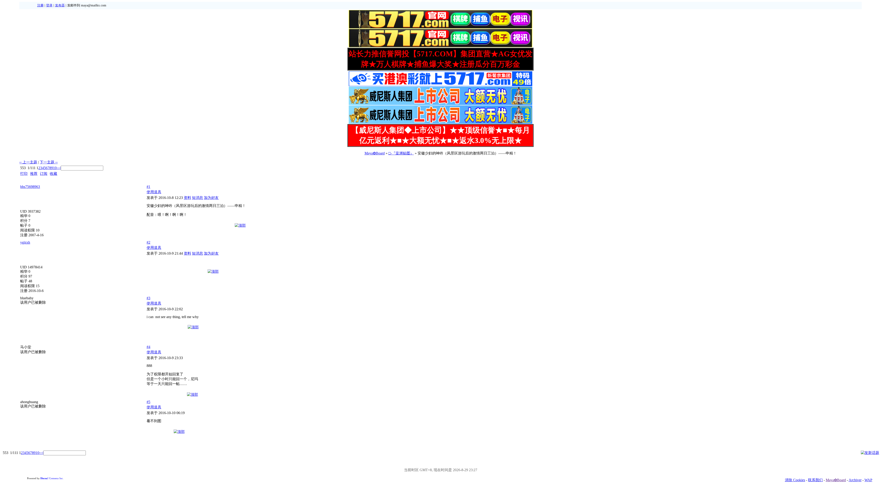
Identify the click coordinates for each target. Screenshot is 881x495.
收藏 (53, 174)
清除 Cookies (795, 480)
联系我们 (815, 480)
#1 (148, 187)
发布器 (60, 5)
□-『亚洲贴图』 (401, 153)
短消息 (197, 198)
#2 (148, 242)
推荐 (33, 174)
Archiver (855, 480)
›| (60, 168)
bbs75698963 (30, 187)
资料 (187, 198)
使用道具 (154, 192)
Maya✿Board (375, 153)
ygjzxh (25, 242)
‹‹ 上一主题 (28, 162)
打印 (24, 174)
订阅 (43, 174)
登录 (49, 5)
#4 (148, 347)
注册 (40, 5)
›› (58, 168)
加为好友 (211, 198)
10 (55, 168)
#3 (148, 298)
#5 (148, 402)
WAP (868, 480)
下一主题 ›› (49, 162)
